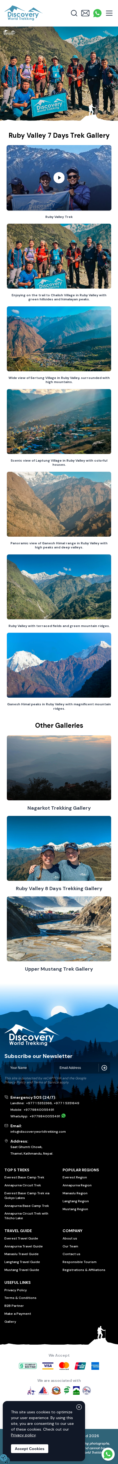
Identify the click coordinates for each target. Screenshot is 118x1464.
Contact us (71, 1254)
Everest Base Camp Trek (24, 1177)
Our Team (70, 1246)
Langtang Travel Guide (22, 1262)
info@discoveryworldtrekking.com (38, 1131)
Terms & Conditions (20, 1298)
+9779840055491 (39, 1110)
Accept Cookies (29, 1448)
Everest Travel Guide (21, 1238)
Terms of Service (46, 1082)
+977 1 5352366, (39, 1103)
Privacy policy (23, 1435)
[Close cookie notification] (79, 1407)
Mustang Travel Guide (21, 1270)
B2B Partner (14, 1306)
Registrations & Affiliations (84, 1270)
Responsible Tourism (80, 1262)
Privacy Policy (15, 1082)
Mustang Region (75, 1209)
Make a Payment (17, 1313)
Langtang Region (76, 1201)
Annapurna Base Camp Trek (26, 1206)
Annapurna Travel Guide (23, 1246)
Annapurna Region (77, 1185)
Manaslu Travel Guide (21, 1254)
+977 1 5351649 (66, 1103)
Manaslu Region (75, 1193)
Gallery (10, 1321)
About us (70, 1238)
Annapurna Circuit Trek (22, 1185)
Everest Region (75, 1177)
